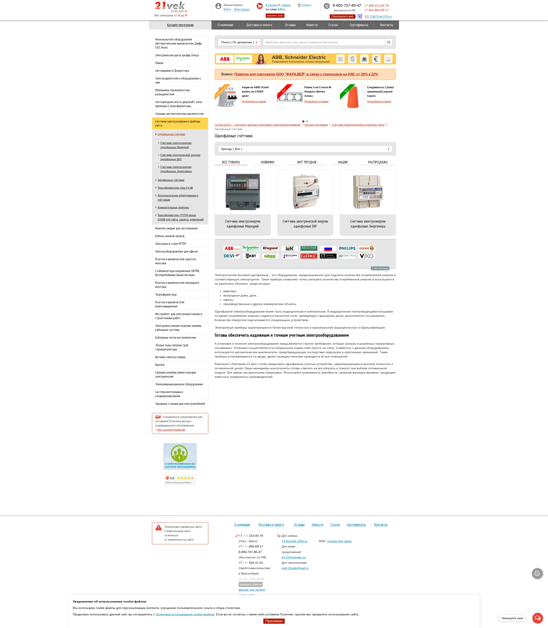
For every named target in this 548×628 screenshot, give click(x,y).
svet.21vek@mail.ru (295, 568)
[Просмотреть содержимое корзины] (259, 6)
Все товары (231, 162)
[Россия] (328, 248)
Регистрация (242, 9)
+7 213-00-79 (251, 535)
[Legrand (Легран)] (270, 248)
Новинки (267, 162)
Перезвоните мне (342, 16)
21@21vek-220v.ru (294, 541)
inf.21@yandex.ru (294, 557)
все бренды (381, 268)
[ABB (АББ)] (231, 248)
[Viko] (366, 256)
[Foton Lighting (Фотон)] (289, 256)
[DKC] (308, 256)
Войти (227, 9)
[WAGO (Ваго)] (270, 256)
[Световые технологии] (328, 256)
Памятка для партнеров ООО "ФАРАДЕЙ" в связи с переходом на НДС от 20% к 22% (306, 74)
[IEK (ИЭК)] (289, 248)
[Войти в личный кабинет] (218, 5)
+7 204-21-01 (251, 562)
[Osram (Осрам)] (366, 248)
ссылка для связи (339, 541)
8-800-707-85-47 (250, 552)
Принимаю (274, 621)
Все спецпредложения (171, 429)
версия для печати (252, 589)
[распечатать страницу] (537, 573)
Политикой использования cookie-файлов (185, 614)
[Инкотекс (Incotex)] (308, 248)
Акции (343, 162)
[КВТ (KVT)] (251, 256)
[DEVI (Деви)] (231, 256)
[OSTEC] (347, 256)
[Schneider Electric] (251, 248)
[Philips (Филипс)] (347, 248)
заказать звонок (251, 584)
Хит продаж (306, 162)
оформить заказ (275, 15)
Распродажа (378, 162)
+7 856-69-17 (251, 546)
